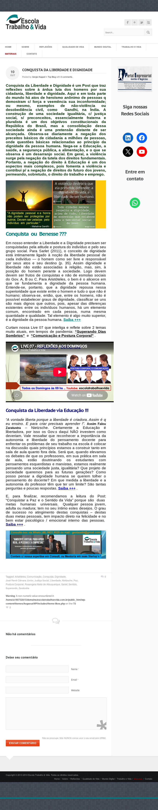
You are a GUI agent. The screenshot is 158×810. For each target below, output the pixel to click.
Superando (12, 588)
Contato (32, 53)
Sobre (25, 46)
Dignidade (60, 576)
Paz (76, 580)
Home (8, 46)
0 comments (66, 76)
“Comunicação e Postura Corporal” (62, 336)
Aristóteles (20, 576)
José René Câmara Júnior (19, 580)
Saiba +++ (67, 488)
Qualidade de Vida (73, 46)
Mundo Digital (102, 46)
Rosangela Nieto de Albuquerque (42, 584)
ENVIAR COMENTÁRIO (22, 743)
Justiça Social (41, 580)
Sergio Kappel (38, 76)
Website (75, 690)
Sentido (73, 584)
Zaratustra (24, 588)
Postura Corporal (15, 584)
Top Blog (52, 76)
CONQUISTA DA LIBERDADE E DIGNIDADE (57, 69)
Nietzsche (67, 580)
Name (75, 669)
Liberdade (55, 580)
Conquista (48, 576)
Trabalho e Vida (131, 46)
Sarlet (64, 584)
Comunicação (34, 576)
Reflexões (45, 46)
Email (74, 679)
